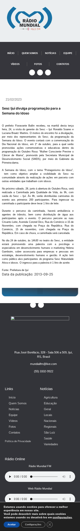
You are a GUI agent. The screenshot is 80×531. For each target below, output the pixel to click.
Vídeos (15, 64)
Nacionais (50, 420)
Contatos (63, 64)
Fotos (38, 64)
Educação (50, 403)
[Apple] (48, 72)
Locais (48, 415)
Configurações (33, 524)
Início (10, 53)
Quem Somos (30, 53)
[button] (40, 291)
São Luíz (49, 432)
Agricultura (50, 397)
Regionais (50, 426)
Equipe (67, 53)
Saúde (48, 438)
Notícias (50, 53)
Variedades (51, 444)
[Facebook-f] (32, 72)
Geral (47, 409)
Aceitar (12, 524)
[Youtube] (40, 72)
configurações (62, 517)
